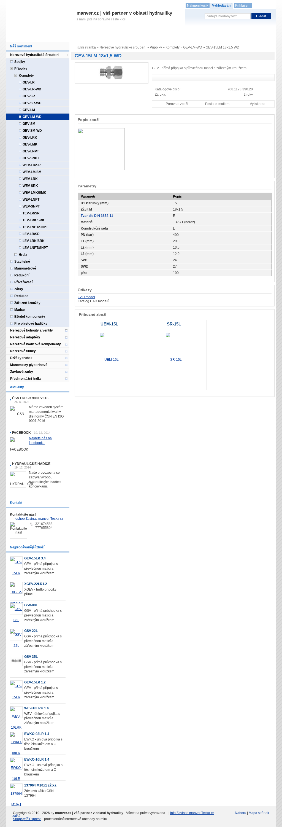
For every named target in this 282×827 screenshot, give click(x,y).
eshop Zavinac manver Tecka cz (39, 519)
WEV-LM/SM (32, 172)
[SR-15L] (174, 360)
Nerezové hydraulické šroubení (122, 47)
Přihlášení (242, 5)
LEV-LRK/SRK (34, 241)
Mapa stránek (259, 813)
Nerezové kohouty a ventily (31, 330)
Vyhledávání (221, 5)
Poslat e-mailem (217, 104)
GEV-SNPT (31, 158)
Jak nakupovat (93, 36)
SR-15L (174, 324)
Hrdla (23, 255)
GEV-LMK (30, 144)
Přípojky (156, 47)
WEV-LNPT (31, 199)
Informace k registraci (58, 36)
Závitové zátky (21, 372)
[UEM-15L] (109, 360)
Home (13, 36)
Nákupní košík (197, 5)
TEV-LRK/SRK (34, 220)
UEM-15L (109, 324)
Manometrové (25, 268)
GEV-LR (29, 82)
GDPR (172, 36)
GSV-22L (31, 631)
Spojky (19, 62)
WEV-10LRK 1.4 (36, 708)
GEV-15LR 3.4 (35, 558)
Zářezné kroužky (27, 303)
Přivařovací (23, 282)
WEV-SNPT (31, 206)
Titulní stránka (85, 47)
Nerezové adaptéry (25, 337)
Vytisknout (257, 104)
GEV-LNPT (31, 151)
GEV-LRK (30, 137)
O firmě (30, 36)
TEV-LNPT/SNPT (35, 227)
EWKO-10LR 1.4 (36, 759)
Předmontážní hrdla (25, 379)
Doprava (116, 36)
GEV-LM (29, 110)
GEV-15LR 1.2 (35, 682)
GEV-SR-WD (32, 103)
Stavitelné (22, 261)
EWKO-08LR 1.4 (36, 734)
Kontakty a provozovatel (201, 36)
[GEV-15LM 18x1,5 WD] (111, 73)
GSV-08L (31, 605)
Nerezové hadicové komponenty (35, 344)
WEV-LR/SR (32, 165)
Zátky (18, 289)
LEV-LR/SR (31, 234)
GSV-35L (31, 657)
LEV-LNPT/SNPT (35, 248)
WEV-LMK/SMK (34, 193)
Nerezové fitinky (23, 351)
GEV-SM (29, 124)
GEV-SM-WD (32, 131)
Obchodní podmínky (145, 36)
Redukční (21, 275)
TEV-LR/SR (31, 213)
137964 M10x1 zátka (40, 785)
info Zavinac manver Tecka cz (192, 813)
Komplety (173, 47)
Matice (19, 310)
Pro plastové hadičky (30, 323)
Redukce (21, 296)
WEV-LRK (30, 179)
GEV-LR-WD (32, 89)
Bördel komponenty (29, 317)
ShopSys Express (27, 819)
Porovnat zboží (177, 104)
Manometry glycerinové (28, 365)
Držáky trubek (21, 358)
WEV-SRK (30, 186)
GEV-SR (29, 96)
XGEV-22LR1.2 (35, 584)
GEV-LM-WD (192, 47)
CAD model (86, 297)
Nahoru (240, 813)
